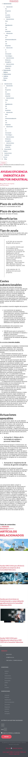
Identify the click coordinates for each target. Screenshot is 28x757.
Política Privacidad (14, 752)
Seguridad (16, 754)
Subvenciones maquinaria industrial (9, 66)
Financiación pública (7, 150)
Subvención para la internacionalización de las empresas (10, 39)
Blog (5, 80)
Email (2, 729)
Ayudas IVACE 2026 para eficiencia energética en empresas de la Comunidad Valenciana (12, 568)
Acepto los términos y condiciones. (11, 733)
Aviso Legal (6, 752)
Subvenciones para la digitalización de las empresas (9, 25)
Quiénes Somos (6, 156)
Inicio (1, 164)
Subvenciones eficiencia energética (9, 60)
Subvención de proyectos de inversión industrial (9, 12)
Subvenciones (7, 3)
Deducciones (7, 74)
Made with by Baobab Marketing (14, 748)
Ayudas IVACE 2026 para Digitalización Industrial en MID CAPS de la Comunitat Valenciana (11, 640)
